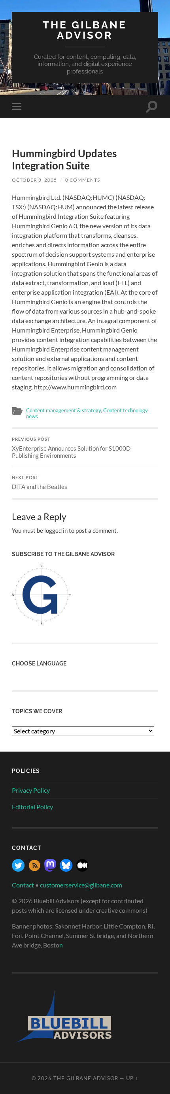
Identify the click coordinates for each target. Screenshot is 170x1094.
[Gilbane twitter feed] (18, 869)
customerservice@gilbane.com (81, 885)
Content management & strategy (63, 410)
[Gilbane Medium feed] (82, 869)
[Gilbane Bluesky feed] (66, 869)
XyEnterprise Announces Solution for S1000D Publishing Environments (71, 448)
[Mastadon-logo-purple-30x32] (50, 869)
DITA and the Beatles (39, 482)
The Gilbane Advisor (85, 30)
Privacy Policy (31, 790)
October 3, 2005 (34, 180)
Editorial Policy (32, 806)
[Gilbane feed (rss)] (34, 869)
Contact (23, 885)
